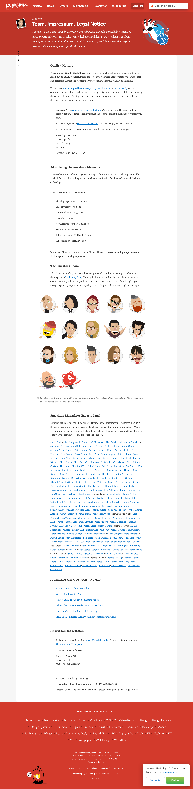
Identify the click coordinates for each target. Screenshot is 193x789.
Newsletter (100, 6)
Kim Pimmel (85, 513)
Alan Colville (112, 442)
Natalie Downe (57, 533)
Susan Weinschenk (59, 557)
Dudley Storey (116, 478)
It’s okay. (175, 780)
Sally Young (134, 545)
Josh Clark (85, 509)
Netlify (101, 759)
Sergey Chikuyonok (101, 549)
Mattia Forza (90, 525)
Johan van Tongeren (67, 506)
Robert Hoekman (71, 545)
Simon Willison (75, 553)
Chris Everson (92, 462)
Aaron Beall (56, 442)
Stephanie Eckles (113, 553)
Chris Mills (106, 462)
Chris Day (79, 462)
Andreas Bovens (113, 446)
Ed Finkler (129, 478)
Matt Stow (64, 525)
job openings (91, 88)
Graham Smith (79, 486)
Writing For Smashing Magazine (72, 594)
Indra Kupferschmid (130, 490)
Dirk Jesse (107, 474)
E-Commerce (61, 727)
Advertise (106, 773)
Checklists (96, 720)
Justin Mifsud (114, 509)
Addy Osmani (82, 442)
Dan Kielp (119, 466)
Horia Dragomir (58, 490)
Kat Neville (128, 509)
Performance (32, 733)
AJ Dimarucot (97, 442)
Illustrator (115, 727)
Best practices (52, 720)
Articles (37, 6)
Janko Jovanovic (72, 498)
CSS (108, 720)
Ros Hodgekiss (104, 545)
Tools (140, 733)
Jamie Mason (56, 498)
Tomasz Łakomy (73, 565)
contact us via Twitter (87, 123)
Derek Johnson (93, 474)
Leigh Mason (94, 517)
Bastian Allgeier (108, 454)
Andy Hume (107, 450)
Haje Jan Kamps (96, 486)
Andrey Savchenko (91, 450)
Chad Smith (125, 458)
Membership (80, 6)
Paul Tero (129, 537)
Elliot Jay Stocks (82, 482)
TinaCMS (108, 759)
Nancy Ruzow (133, 529)
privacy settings (169, 772)
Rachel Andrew (64, 541)
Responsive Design (77, 733)
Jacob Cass (72, 494)
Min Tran (104, 529)
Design (144, 720)
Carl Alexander (94, 458)
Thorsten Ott (83, 561)
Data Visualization (125, 720)
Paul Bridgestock (91, 537)
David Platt (64, 474)
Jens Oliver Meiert (110, 502)
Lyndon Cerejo (133, 517)
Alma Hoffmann (78, 446)
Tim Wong (124, 561)
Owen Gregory (114, 533)
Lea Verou (66, 517)
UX (170, 733)
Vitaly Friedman (88, 756)
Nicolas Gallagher (75, 533)
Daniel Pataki (79, 470)
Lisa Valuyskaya (117, 517)
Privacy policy (117, 768)
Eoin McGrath (99, 482)
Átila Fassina (67, 454)
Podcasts (95, 779)
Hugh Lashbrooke (76, 490)
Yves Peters (104, 565)
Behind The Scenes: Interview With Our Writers (79, 605)
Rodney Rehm (88, 545)
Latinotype (100, 762)
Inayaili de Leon (95, 490)
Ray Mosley (97, 541)
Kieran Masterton (68, 513)
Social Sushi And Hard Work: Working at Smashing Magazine (86, 616)
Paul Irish (106, 537)
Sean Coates (84, 549)
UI (148, 733)
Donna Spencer (78, 478)
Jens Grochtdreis (91, 502)
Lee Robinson (79, 517)
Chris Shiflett (133, 462)
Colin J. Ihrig (94, 466)
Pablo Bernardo (131, 533)
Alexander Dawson (59, 446)
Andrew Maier (73, 450)
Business (69, 720)
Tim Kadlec (96, 561)
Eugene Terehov (115, 482)
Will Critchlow (89, 565)
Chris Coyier (66, 462)
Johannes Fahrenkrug (89, 506)
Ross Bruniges (120, 545)
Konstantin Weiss (101, 513)
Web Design (103, 740)
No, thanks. (155, 780)
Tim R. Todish (110, 561)
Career (83, 720)
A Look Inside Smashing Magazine (72, 588)
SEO (112, 733)
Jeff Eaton (126, 498)
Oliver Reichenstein (96, 533)
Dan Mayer (131, 466)
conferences (104, 88)
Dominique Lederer (60, 478)
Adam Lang (68, 442)
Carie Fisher (79, 458)
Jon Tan (118, 506)
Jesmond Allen (128, 502)
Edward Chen (57, 482)
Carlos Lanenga (110, 458)
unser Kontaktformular (97, 640)
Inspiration (131, 727)
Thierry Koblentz (79, 557)
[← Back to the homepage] (17, 6)
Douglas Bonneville (97, 478)
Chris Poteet (119, 462)
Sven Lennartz (105, 756)
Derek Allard (78, 474)
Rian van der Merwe (115, 541)
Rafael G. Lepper (82, 541)
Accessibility (33, 720)
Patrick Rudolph (73, 537)
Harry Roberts (112, 486)
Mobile (161, 727)
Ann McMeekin (122, 450)
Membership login (79, 773)
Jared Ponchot (88, 498)
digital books (77, 88)
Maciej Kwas (56, 521)
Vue (72, 740)
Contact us (86, 768)
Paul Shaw (118, 537)
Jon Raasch (107, 506)
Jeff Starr (64, 502)
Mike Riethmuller (89, 529)
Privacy (48, 733)
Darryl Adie (93, 470)
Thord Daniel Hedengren (62, 561)
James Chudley (114, 494)
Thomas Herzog (114, 557)
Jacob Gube (84, 494)
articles (66, 88)
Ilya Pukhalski (111, 490)
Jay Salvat (101, 498)
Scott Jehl (72, 549)
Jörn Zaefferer (72, 509)
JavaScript (148, 727)
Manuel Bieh (71, 521)
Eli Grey (69, 482)
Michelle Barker (71, 529)
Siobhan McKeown (94, 553)
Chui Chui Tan (79, 466)
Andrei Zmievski (130, 446)
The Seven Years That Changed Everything (76, 611)
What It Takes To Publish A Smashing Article (77, 599)
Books (51, 6)
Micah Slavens (105, 525)
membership (121, 88)
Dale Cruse (107, 466)
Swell (118, 759)
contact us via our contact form (87, 110)
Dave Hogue (125, 470)
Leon (104, 517)
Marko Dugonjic (118, 521)
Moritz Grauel (118, 529)
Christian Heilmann (60, 466)
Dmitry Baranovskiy (124, 474)
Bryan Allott (65, 458)
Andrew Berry (57, 450)
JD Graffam (113, 498)
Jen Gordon (75, 502)
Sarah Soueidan (58, 549)
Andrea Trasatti (95, 446)
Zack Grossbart (118, 565)
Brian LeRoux (124, 454)
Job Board (115, 773)
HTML (101, 727)
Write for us (119, 6)
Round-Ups (100, 733)
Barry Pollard (81, 454)
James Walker (130, 494)
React (59, 733)
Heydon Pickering (130, 486)
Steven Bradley (131, 553)
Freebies (89, 727)
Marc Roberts (101, 521)
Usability (159, 733)
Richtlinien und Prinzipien (69, 644)
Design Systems (40, 727)
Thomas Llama (130, 557)
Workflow (120, 740)
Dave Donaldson (109, 470)
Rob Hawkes (133, 541)
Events (64, 6)
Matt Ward (76, 525)
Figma (76, 727)
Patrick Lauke (57, 537)
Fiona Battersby (132, 482)
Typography (126, 733)
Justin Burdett (99, 509)
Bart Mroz (94, 454)
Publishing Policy (73, 277)
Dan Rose (66, 470)
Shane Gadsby (120, 549)
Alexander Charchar (130, 442)
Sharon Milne (135, 549)
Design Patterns (161, 720)
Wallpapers (85, 740)
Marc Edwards (86, 521)
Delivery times (94, 773)
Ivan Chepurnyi (58, 494)
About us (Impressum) (101, 768)
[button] (185, 5)
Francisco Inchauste (60, 486)
